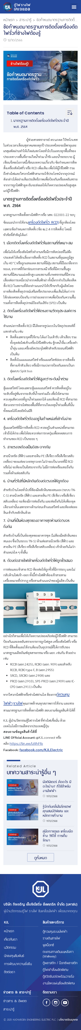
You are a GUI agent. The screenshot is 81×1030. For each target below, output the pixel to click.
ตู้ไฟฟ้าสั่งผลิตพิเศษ (55, 969)
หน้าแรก (8, 19)
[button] (74, 7)
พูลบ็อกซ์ (48, 944)
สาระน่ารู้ (25, 19)
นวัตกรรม (10, 947)
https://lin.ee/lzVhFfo (26, 743)
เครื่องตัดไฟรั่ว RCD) (43, 221)
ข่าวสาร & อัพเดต (15, 1000)
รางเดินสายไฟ (51, 938)
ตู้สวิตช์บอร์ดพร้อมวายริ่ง (58, 976)
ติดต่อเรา (9, 971)
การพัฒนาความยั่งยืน (18, 963)
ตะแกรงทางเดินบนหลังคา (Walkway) (58, 953)
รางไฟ (18, 702)
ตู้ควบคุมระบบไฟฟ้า (55, 931)
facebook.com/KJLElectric (41, 749)
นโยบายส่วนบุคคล (68, 1019)
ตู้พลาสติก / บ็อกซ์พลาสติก (60, 962)
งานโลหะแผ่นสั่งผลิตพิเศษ (59, 983)
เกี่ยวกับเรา (10, 939)
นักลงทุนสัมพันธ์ (14, 955)
